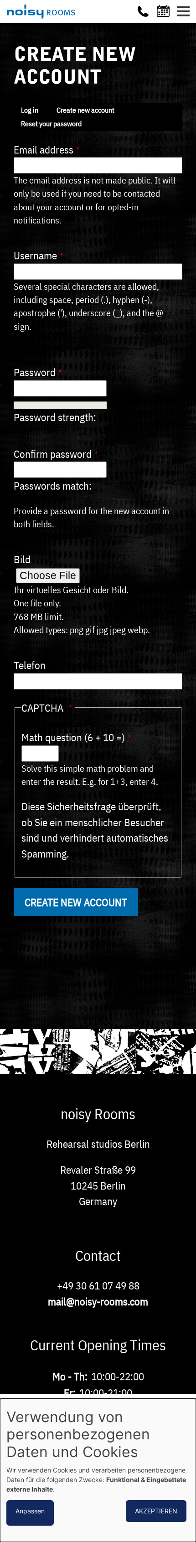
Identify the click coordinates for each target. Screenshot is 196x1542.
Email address (43, 149)
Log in (29, 109)
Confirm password (53, 454)
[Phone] (143, 11)
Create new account (85, 109)
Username (35, 255)
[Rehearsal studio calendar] (164, 11)
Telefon (30, 665)
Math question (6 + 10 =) (73, 737)
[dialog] (98, 1470)
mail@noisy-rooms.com (98, 1301)
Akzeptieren (156, 1511)
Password (35, 372)
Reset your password (51, 123)
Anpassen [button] (30, 1511)
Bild (22, 559)
